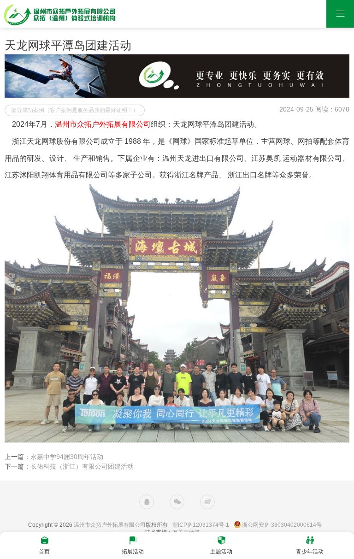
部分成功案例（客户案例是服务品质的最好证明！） (74, 110)
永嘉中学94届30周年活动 (66, 456)
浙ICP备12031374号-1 (200, 525)
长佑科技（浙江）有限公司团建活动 (82, 466)
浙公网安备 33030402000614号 (282, 525)
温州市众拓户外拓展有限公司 (110, 525)
